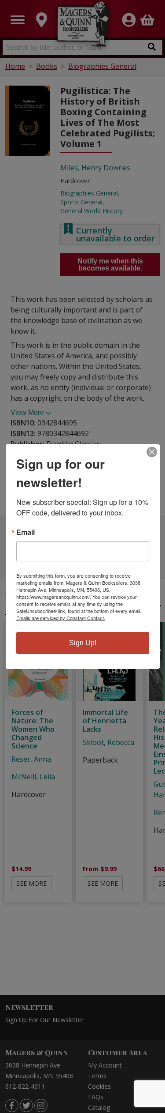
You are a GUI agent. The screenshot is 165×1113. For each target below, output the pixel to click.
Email (25, 532)
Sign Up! (82, 643)
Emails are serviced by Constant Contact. (60, 617)
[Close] (152, 452)
